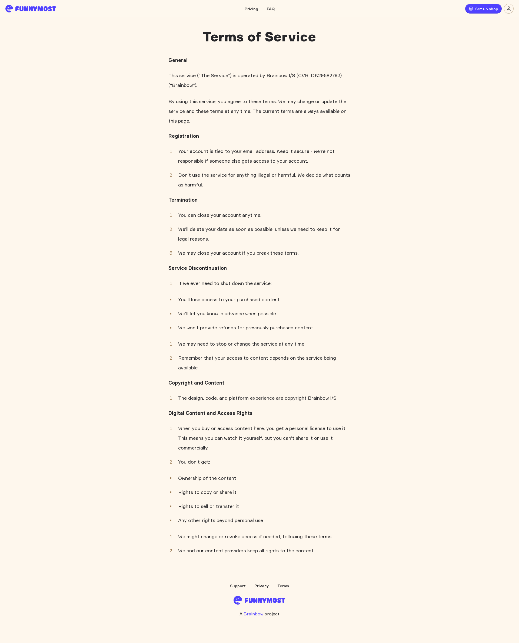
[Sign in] (509, 9)
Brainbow (253, 613)
